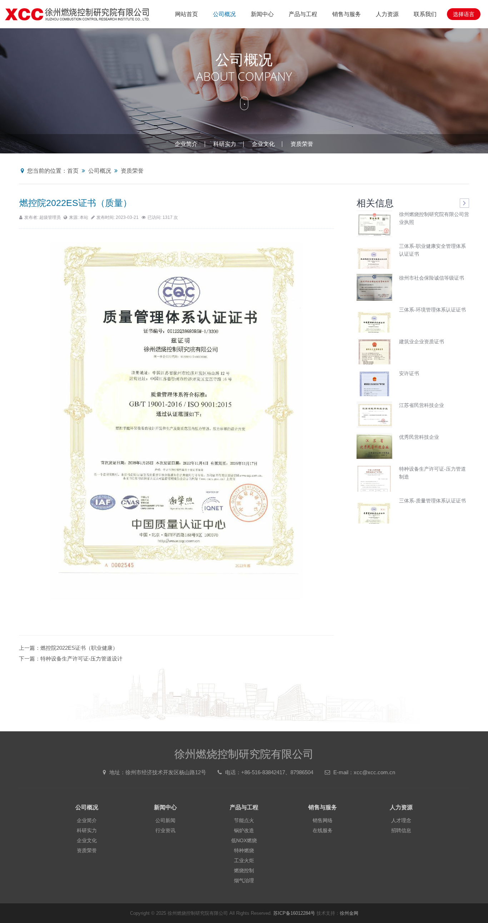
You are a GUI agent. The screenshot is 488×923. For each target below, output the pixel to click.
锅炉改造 (244, 830)
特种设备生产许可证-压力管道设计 (81, 659)
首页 (73, 171)
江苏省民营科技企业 (421, 405)
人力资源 (387, 14)
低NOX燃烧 (244, 840)
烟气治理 (244, 880)
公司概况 (224, 14)
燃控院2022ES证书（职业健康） (79, 648)
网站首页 (186, 14)
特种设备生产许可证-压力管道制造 (432, 473)
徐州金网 (349, 913)
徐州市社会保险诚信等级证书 (431, 278)
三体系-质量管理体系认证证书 (432, 501)
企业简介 (186, 144)
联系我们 (425, 14)
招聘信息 (401, 830)
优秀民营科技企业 (419, 437)
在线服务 (323, 830)
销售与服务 (346, 14)
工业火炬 (244, 860)
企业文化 (263, 144)
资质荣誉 (301, 144)
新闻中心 (262, 14)
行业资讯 (165, 830)
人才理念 (401, 820)
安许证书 (409, 373)
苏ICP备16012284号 (294, 913)
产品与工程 (303, 14)
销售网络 (323, 820)
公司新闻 (165, 820)
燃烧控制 (244, 870)
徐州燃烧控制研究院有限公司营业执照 (434, 218)
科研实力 (224, 144)
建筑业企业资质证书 (421, 341)
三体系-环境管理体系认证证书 (432, 310)
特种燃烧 (244, 850)
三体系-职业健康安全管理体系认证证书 (432, 250)
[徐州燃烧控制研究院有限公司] (77, 13)
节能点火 (244, 820)
